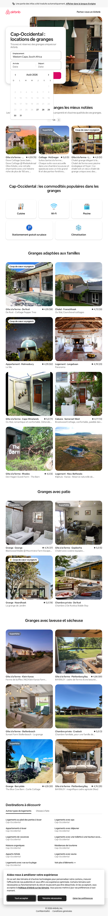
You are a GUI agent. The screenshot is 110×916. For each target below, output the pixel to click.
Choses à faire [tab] (42, 811)
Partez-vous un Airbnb (88, 11)
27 (37, 109)
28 (43, 109)
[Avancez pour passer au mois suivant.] (48, 75)
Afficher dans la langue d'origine (81, 3)
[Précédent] (49, 120)
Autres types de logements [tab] (18, 811)
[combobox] (36, 56)
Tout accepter (21, 898)
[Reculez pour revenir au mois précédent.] (15, 75)
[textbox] (23, 66)
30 (15, 115)
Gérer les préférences (83, 898)
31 (21, 115)
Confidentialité (43, 911)
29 (49, 109)
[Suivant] (58, 120)
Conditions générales (62, 911)
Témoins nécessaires (52, 898)
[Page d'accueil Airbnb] (13, 11)
